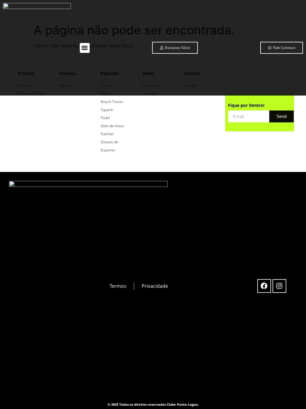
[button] (85, 48)
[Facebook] (264, 286)
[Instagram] (279, 286)
